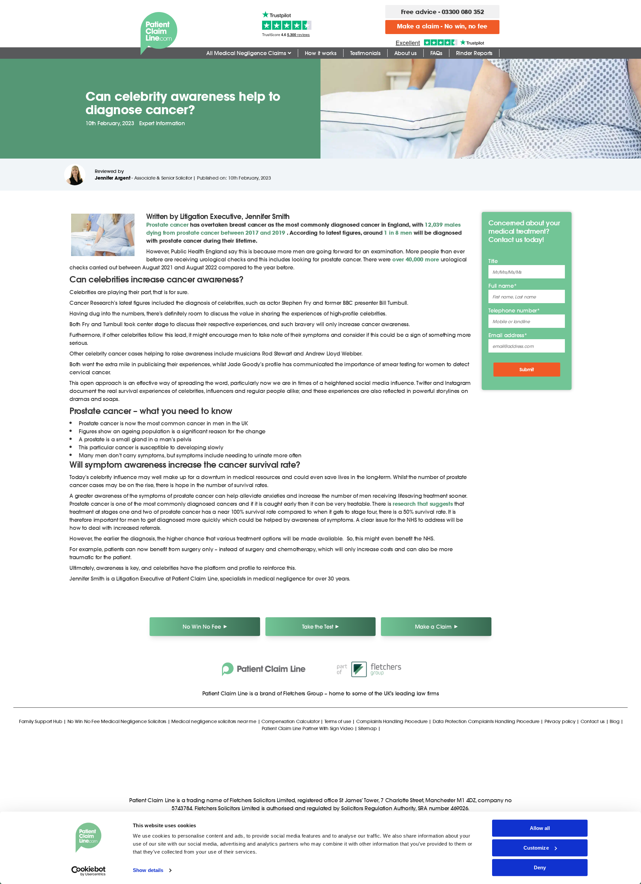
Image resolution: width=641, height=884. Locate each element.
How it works (321, 52)
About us (405, 52)
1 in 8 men (398, 232)
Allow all (540, 828)
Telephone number (514, 310)
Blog (614, 721)
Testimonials (365, 52)
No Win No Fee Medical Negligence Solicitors (116, 721)
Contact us (593, 721)
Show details (148, 870)
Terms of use (338, 721)
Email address (507, 335)
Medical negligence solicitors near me (213, 721)
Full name (502, 285)
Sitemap (367, 728)
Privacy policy (560, 721)
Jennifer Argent (112, 178)
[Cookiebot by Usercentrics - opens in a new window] (88, 871)
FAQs (436, 52)
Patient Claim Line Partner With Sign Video (308, 728)
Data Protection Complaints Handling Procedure (486, 721)
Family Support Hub (40, 721)
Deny (540, 867)
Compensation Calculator (290, 721)
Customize (536, 848)
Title (493, 260)
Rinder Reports (474, 52)
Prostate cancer (167, 224)
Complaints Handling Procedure (392, 721)
